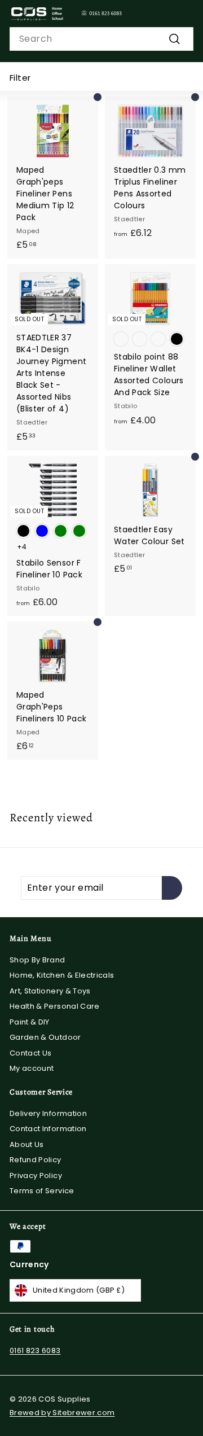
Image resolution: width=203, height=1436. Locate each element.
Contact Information (48, 1128)
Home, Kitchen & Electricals (62, 975)
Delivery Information (48, 1113)
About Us (27, 1144)
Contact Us (31, 1053)
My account (32, 1068)
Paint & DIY (30, 1022)
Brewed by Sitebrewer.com (62, 1412)
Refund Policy (35, 1159)
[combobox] (101, 39)
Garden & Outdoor (45, 1037)
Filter (20, 78)
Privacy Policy (36, 1175)
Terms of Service (42, 1190)
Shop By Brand (37, 960)
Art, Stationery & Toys (50, 991)
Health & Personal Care (55, 1006)
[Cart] (184, 14)
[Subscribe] (172, 888)
